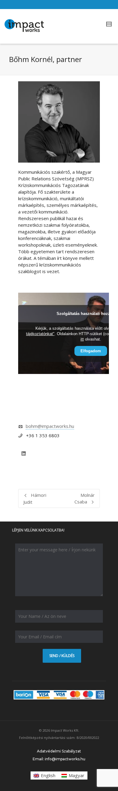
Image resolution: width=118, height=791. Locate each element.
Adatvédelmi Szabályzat (59, 751)
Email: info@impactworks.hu (59, 759)
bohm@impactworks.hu (50, 426)
